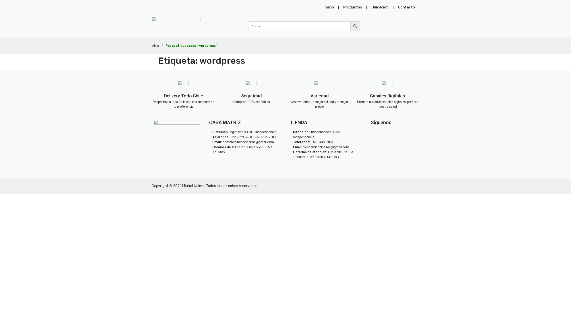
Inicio (329, 7)
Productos (352, 7)
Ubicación (380, 7)
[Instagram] (383, 133)
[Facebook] (404, 133)
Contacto (406, 7)
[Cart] (416, 26)
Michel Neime (193, 186)
